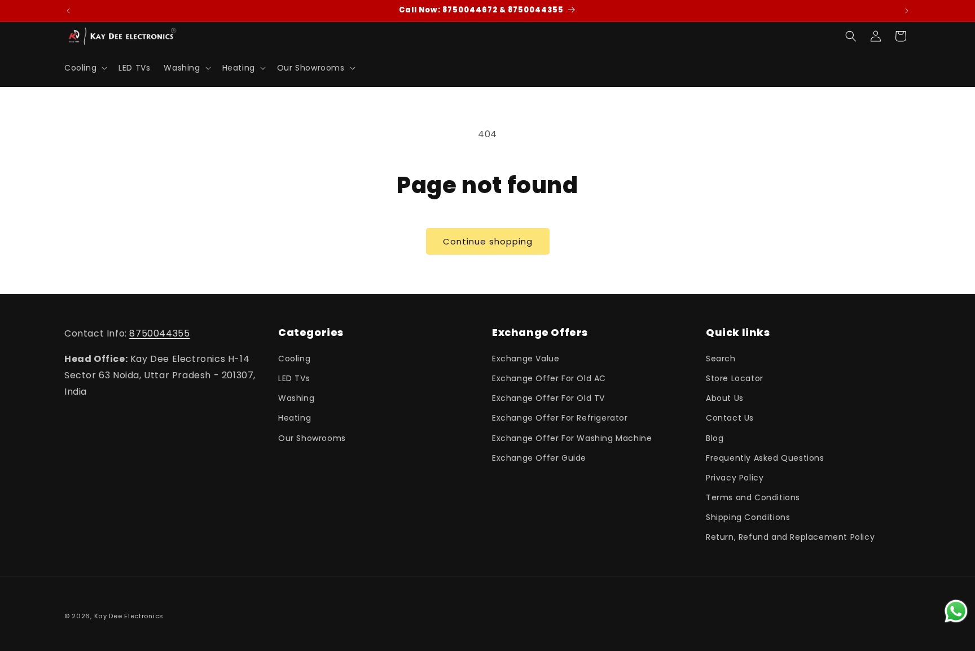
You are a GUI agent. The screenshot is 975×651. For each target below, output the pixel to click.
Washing (296, 398)
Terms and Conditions (753, 497)
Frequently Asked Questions (765, 458)
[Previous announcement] (68, 10)
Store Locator (734, 378)
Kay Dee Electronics (129, 616)
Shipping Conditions (748, 517)
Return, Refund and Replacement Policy (790, 537)
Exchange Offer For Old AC (549, 378)
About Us (725, 398)
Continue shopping (488, 241)
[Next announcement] (906, 10)
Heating (294, 417)
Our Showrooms (312, 438)
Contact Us (730, 417)
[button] (85, 68)
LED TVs (294, 378)
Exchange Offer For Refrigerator (560, 417)
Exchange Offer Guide (539, 458)
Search (721, 358)
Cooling (294, 358)
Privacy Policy (734, 477)
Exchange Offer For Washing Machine (572, 438)
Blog (714, 438)
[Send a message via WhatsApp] (956, 611)
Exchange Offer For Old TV (548, 398)
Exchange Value (525, 358)
